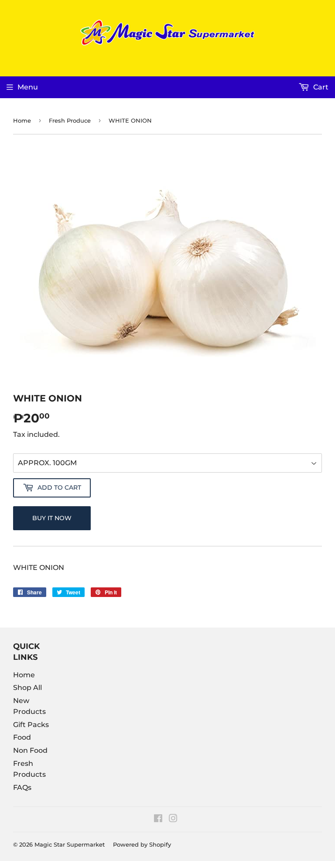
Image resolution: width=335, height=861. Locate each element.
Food (22, 737)
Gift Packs (31, 724)
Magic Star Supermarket (69, 844)
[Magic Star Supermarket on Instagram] (173, 819)
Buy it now (52, 518)
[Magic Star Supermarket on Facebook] (158, 819)
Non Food (30, 750)
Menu (27, 87)
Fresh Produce (70, 120)
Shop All (27, 687)
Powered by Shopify (142, 844)
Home (22, 120)
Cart (319, 87)
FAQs (22, 787)
